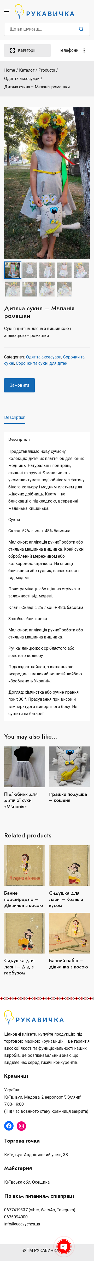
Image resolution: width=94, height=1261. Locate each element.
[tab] (14, 417)
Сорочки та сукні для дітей (41, 363)
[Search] (81, 29)
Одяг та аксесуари (43, 357)
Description (14, 417)
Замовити (19, 385)
